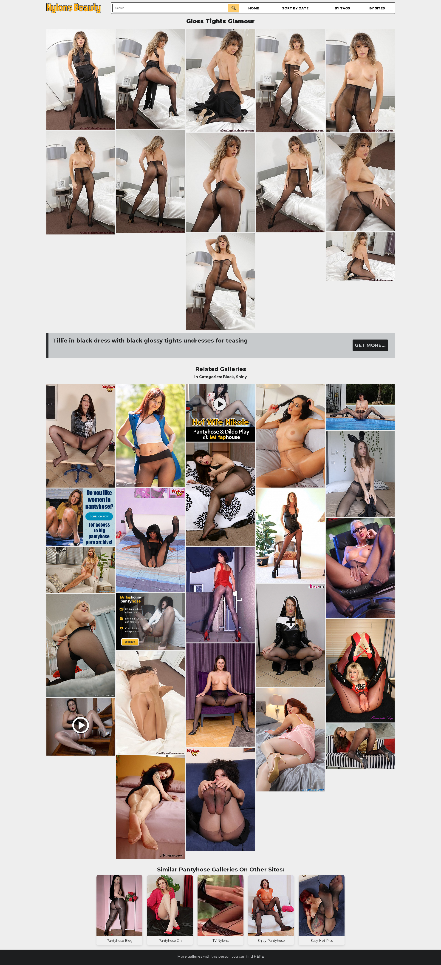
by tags (342, 8)
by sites (377, 8)
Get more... (370, 345)
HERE (259, 956)
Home (253, 8)
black (228, 377)
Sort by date (295, 8)
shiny (241, 377)
